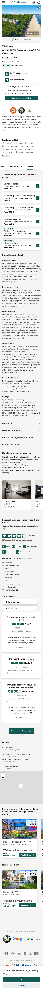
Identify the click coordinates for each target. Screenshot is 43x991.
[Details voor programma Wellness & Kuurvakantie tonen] (37, 233)
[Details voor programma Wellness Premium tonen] (37, 221)
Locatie (30, 167)
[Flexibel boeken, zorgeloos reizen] (30, 39)
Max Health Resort (17, 842)
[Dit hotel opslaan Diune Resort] (38, 8)
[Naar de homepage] (18, 2)
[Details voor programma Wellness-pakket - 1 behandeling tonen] (37, 198)
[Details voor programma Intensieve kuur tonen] (37, 245)
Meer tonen (6, 156)
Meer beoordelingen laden (21, 731)
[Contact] (34, 2)
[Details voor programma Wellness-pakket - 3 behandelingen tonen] (37, 210)
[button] (21, 786)
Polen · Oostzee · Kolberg (13, 62)
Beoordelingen (15, 167)
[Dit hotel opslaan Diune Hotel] (4, 872)
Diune (9, 892)
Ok (21, 979)
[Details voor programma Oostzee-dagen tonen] (37, 186)
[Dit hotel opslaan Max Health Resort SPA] (4, 821)
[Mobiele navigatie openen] (3, 2)
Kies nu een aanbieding (21, 98)
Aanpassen (21, 985)
